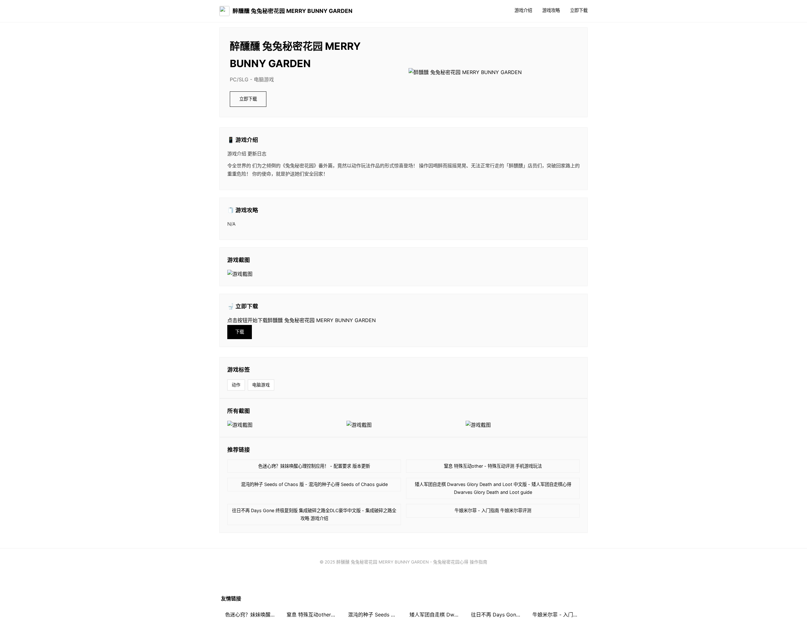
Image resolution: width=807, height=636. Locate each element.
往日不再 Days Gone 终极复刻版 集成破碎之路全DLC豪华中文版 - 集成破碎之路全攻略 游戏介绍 (314, 514)
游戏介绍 (523, 10)
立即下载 (579, 10)
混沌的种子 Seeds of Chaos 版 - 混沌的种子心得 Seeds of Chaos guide (314, 484)
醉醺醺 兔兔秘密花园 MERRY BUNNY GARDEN (292, 11)
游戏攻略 (551, 10)
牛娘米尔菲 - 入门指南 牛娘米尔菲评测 (493, 510)
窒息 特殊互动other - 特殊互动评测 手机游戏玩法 (493, 466)
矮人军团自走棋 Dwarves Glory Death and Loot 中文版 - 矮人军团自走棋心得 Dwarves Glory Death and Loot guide (493, 488)
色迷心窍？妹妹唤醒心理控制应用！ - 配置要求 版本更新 (314, 466)
